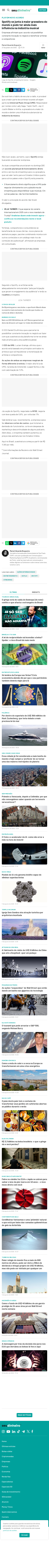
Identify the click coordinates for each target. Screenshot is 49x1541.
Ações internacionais (26, 572)
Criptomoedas (8, 1456)
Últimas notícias (8, 1446)
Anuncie (5, 1502)
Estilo (24, 576)
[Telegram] (23, 1431)
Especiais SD (7, 1487)
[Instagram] (3, 1431)
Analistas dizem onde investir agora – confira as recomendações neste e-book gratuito (24, 218)
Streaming (8, 580)
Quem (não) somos (9, 1512)
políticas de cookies (10, 1530)
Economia (6, 1471)
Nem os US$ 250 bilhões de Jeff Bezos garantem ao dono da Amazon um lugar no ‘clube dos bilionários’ (23, 321)
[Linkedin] (13, 1431)
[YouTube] (8, 1431)
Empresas (6, 1461)
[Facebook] (32, 1431)
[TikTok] (18, 1431)
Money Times (7, 1507)
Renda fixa (6, 1476)
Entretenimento (10, 576)
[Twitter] (28, 1431)
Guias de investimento (11, 1492)
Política (5, 1466)
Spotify (34, 576)
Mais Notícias (24, 1415)
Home (4, 1441)
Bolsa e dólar (7, 1451)
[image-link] (24, 616)
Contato (5, 1517)
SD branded (6, 1497)
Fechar (24, 1535)
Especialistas (7, 1481)
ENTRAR (42, 10)
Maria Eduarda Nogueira (11, 45)
